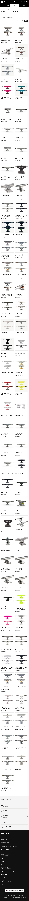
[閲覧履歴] (24, 2)
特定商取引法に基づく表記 (10, 895)
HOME (2, 9)
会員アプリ (15, 871)
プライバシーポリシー (19, 895)
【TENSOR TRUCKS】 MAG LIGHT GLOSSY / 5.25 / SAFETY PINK (6, 629)
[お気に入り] (21, 2)
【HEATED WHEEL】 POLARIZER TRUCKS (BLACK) (5, 353)
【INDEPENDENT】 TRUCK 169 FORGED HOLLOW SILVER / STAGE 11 (7, 728)
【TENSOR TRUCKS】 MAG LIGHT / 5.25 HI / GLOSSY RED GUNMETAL (6, 395)
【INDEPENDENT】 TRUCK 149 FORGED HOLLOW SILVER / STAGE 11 (7, 749)
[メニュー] (2, 2)
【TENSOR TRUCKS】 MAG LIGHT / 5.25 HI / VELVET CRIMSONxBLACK (7, 99)
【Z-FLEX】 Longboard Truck (7, 606)
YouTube (15, 846)
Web (4, 846)
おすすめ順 (17, 20)
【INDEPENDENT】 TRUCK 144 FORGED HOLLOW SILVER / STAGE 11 (7, 688)
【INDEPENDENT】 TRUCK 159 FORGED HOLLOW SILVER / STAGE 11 (20, 728)
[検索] (4, 2)
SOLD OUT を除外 (10, 17)
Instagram (9, 846)
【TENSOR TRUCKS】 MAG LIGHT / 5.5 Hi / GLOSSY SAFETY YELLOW (20, 395)
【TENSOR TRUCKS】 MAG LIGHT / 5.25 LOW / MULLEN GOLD (19, 374)
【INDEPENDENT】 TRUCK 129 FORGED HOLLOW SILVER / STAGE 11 (7, 255)
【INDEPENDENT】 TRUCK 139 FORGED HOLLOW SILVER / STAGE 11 (20, 749)
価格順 (22, 20)
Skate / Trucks (9, 9)
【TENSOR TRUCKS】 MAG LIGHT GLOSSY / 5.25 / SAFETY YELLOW (20, 608)
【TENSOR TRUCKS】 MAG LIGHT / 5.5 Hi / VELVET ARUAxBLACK (19, 99)
